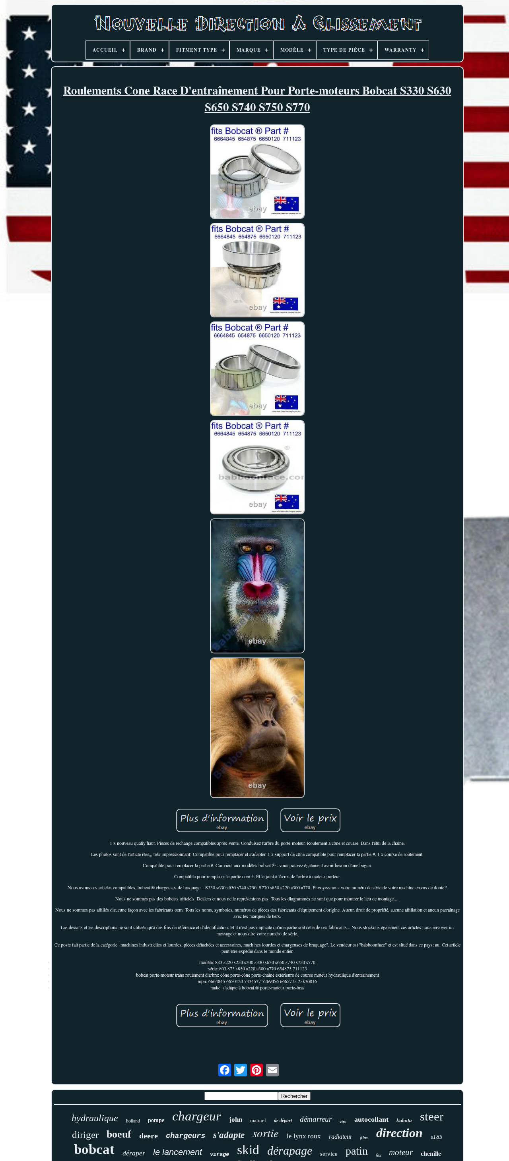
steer (431, 1116)
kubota (404, 1120)
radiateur (340, 1136)
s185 (437, 1137)
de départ (283, 1120)
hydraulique (95, 1118)
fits (378, 1155)
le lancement (177, 1152)
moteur (401, 1152)
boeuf (119, 1134)
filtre (364, 1137)
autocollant (371, 1119)
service (329, 1154)
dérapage (289, 1150)
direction (399, 1133)
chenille (431, 1153)
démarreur (316, 1119)
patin (357, 1151)
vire (343, 1121)
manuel (258, 1120)
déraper (133, 1153)
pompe (156, 1120)
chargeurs (185, 1136)
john (235, 1119)
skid (248, 1149)
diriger (85, 1134)
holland (133, 1120)
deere (148, 1135)
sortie (266, 1132)
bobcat (94, 1149)
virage (219, 1154)
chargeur (196, 1116)
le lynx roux (304, 1136)
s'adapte (229, 1135)
